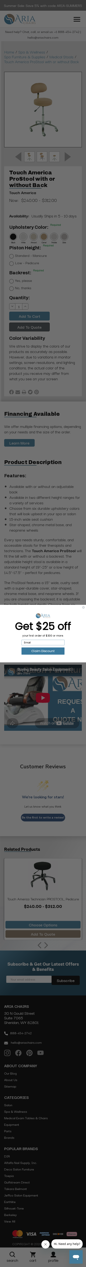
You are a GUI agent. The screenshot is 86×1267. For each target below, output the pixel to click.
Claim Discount (42, 651)
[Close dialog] (83, 607)
